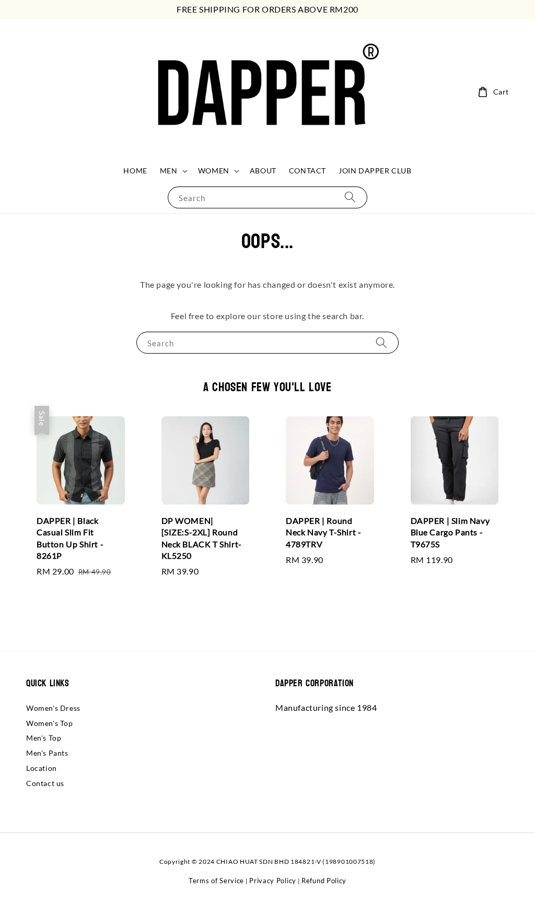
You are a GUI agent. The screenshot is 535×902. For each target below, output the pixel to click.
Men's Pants (47, 752)
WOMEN (213, 170)
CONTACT (307, 170)
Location (41, 768)
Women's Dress (53, 708)
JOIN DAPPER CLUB (375, 170)
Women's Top (49, 723)
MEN (169, 170)
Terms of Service (216, 880)
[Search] (350, 197)
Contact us (45, 783)
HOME (135, 170)
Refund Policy (323, 880)
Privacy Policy (272, 880)
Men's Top (43, 737)
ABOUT (263, 170)
